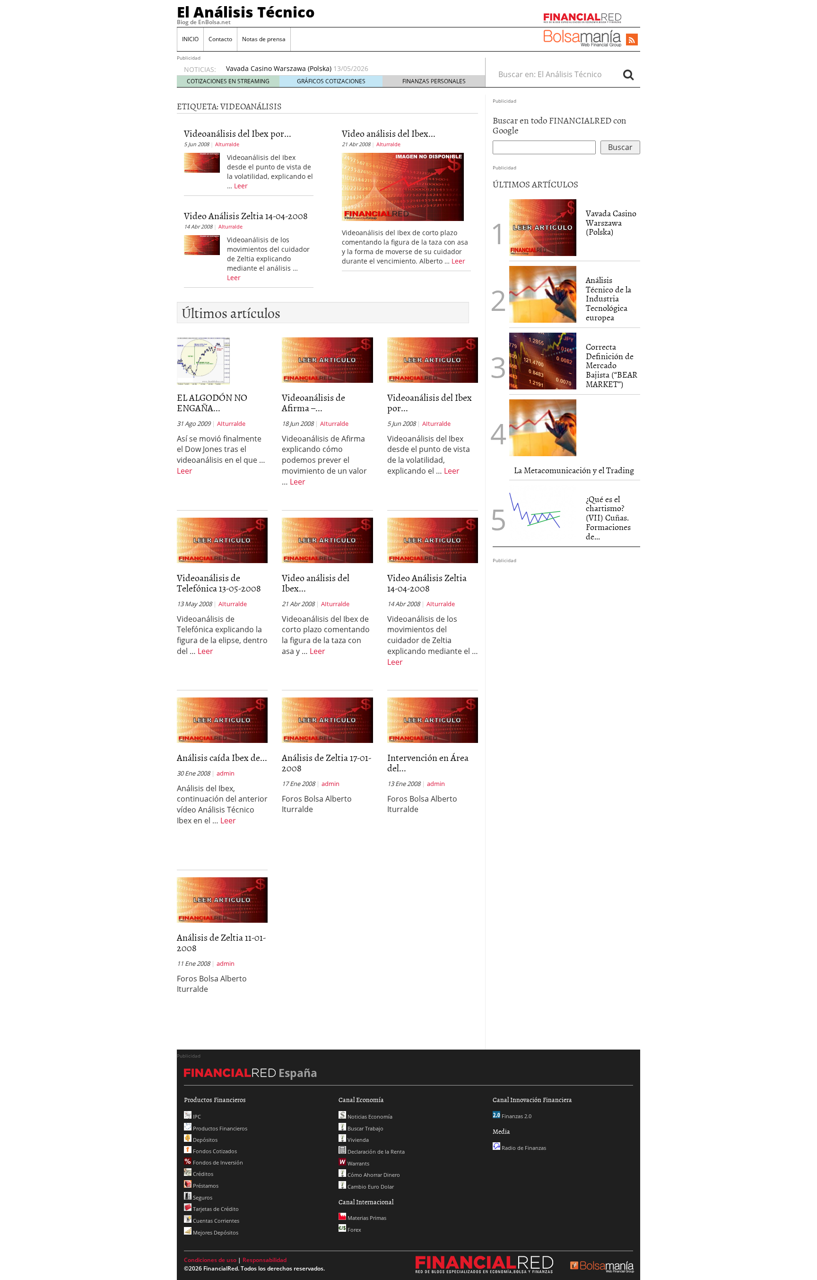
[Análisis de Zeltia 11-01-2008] (222, 899)
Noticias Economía (369, 1116)
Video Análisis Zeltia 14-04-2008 (246, 215)
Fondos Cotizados (214, 1151)
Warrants (357, 1163)
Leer (241, 185)
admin (226, 773)
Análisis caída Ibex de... (222, 757)
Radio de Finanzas (523, 1147)
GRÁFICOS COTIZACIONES (331, 81)
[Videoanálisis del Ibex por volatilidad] (202, 162)
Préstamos (204, 1185)
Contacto (220, 39)
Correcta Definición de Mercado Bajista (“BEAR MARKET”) (611, 365)
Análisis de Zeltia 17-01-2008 (326, 762)
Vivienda (357, 1139)
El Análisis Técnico (246, 12)
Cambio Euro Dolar (370, 1186)
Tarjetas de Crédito (215, 1208)
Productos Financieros (219, 1128)
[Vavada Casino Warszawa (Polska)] (542, 226)
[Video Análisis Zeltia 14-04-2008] (202, 244)
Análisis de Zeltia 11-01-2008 (221, 942)
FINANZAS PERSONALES (434, 81)
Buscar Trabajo (364, 1128)
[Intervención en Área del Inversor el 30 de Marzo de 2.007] (432, 719)
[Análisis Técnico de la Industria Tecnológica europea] (542, 294)
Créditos (202, 1173)
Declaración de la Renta (375, 1151)
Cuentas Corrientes (215, 1220)
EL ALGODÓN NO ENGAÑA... (212, 402)
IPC (196, 1116)
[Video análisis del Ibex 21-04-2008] (403, 186)
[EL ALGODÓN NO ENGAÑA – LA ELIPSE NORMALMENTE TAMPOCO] (203, 360)
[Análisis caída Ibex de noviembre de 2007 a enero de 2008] (222, 719)
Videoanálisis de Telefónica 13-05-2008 (219, 582)
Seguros (201, 1197)
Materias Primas (366, 1217)
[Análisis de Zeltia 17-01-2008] (327, 719)
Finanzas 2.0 (515, 1116)
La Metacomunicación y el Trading (574, 470)
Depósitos (204, 1139)
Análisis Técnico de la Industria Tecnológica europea (608, 299)
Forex (353, 1229)
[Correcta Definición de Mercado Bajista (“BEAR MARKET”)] (542, 361)
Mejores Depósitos (214, 1232)
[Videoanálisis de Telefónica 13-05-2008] (222, 539)
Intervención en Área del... (428, 762)
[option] (347, 68)
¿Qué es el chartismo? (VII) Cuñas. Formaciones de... (608, 518)
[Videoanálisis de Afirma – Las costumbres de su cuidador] (327, 359)
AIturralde (227, 144)
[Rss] (632, 40)
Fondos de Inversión (217, 1162)
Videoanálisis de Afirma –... (313, 402)
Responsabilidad (265, 1260)
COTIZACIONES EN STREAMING (228, 81)
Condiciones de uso (210, 1260)
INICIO (190, 39)
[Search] (628, 74)
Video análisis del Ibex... (388, 133)
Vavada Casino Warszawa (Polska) (278, 68)
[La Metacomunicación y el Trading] (542, 427)
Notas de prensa (264, 39)
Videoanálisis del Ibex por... (237, 133)
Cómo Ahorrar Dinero (373, 1174)
